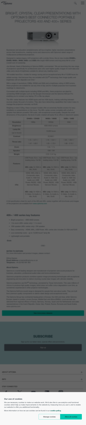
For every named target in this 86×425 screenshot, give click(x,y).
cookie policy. (55, 411)
